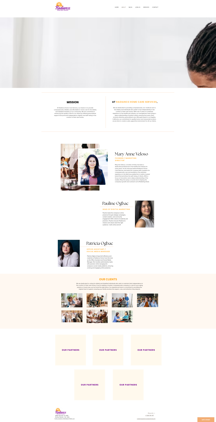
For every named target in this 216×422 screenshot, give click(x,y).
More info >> (151, 413)
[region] (70, 350)
